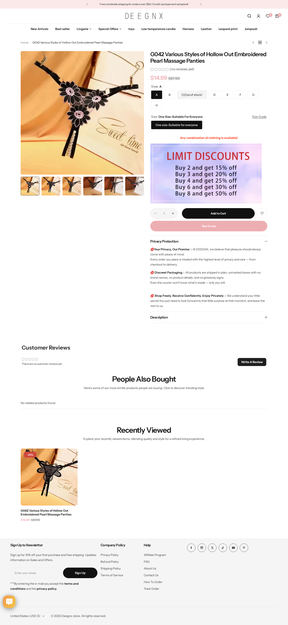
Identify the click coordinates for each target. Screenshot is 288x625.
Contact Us (151, 575)
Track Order (151, 589)
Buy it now (209, 226)
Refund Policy (110, 562)
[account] (258, 16)
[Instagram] (202, 548)
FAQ (146, 562)
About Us (150, 568)
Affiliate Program (155, 555)
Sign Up (80, 573)
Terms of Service (112, 575)
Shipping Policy (111, 568)
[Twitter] (212, 548)
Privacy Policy (109, 555)
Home (24, 42)
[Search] (249, 16)
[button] (87, 4)
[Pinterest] (244, 548)
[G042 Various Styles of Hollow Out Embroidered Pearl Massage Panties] (49, 477)
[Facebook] (191, 548)
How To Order (153, 582)
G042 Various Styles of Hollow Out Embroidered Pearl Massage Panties (46, 512)
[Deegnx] (144, 16)
